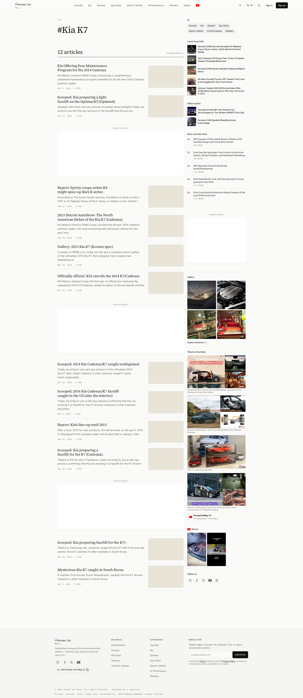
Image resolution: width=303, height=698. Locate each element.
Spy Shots (116, 5)
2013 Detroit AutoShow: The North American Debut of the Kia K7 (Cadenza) (90, 217)
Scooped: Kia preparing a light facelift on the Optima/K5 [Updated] (86, 99)
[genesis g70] (201, 295)
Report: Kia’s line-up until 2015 (82, 424)
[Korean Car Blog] (25, 5)
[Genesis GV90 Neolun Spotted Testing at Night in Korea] (201, 324)
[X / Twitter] (203, 580)
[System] (259, 5)
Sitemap (115, 660)
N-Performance (156, 5)
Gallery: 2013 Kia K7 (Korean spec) (85, 246)
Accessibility (108, 694)
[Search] (240, 5)
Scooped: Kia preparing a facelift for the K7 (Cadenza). (80, 452)
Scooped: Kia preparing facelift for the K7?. (91, 542)
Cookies (70, 694)
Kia (89, 5)
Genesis (101, 5)
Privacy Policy (229, 661)
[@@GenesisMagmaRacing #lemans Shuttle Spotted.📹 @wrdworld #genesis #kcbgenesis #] (216, 549)
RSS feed (116, 655)
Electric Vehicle (135, 5)
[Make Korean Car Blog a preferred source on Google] (217, 580)
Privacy (59, 694)
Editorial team (118, 645)
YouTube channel (120, 665)
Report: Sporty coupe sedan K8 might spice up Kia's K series (82, 189)
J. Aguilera (133, 689)
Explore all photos (197, 342)
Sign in (269, 5)
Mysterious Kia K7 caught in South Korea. (90, 569)
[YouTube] (210, 580)
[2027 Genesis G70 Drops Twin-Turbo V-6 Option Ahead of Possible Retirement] (231, 295)
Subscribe (240, 655)
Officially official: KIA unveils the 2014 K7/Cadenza (98, 276)
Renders (174, 5)
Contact (115, 650)
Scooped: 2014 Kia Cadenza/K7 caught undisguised (98, 364)
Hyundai (78, 5)
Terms (202, 661)
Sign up (281, 5)
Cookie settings (154, 694)
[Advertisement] (120, 153)
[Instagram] (190, 580)
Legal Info (92, 694)
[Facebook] (197, 580)
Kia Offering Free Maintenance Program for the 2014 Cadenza (82, 67)
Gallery (187, 5)
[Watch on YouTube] (197, 5)
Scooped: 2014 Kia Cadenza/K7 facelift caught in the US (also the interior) (88, 393)
